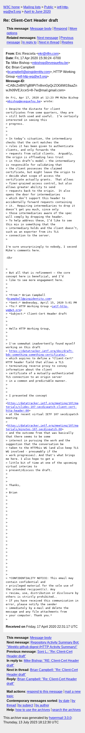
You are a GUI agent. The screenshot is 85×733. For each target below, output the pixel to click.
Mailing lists (32, 7)
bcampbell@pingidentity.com (29, 72)
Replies (67, 42)
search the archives (66, 709)
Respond (60, 28)
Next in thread (49, 42)
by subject (25, 705)
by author (42, 705)
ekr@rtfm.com (48, 53)
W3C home (11, 7)
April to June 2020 (37, 11)
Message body (41, 28)
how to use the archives (32, 709)
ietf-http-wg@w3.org (32, 76)
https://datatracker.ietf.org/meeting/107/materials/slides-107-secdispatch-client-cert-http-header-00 (42, 407)
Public (48, 7)
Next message (47, 38)
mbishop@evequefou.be (50, 63)
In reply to (29, 42)
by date (64, 700)
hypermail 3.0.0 (60, 717)
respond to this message (45, 691)
